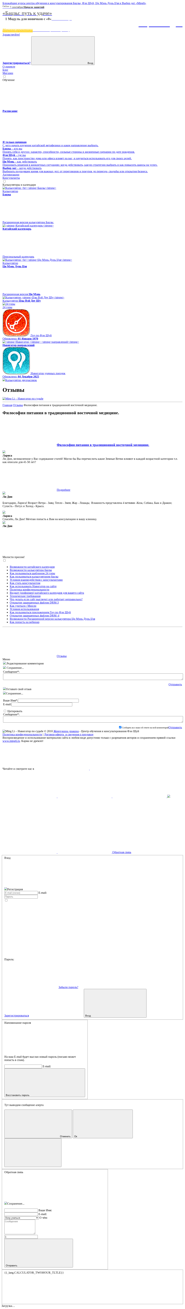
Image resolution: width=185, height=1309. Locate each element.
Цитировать (14, 711)
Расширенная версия (21, 294)
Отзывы (18, 405)
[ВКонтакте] (139, 796)
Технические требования (25, 596)
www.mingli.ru (11, 740)
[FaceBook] (30, 796)
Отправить (175, 684)
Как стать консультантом (25, 583)
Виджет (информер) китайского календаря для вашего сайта (47, 592)
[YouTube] (84, 796)
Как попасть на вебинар (24, 622)
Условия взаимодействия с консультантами (36, 579)
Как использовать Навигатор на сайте (33, 586)
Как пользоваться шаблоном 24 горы (32, 573)
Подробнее (63, 489)
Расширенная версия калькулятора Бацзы (28, 222)
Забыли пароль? (68, 987)
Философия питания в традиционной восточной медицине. (103, 445)
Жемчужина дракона (66, 731)
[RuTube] (62, 768)
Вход (90, 63)
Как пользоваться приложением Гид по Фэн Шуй (40, 612)
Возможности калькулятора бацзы (31, 570)
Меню (6, 659)
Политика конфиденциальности (29, 589)
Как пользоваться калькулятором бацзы (34, 576)
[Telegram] (30, 824)
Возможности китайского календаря (32, 566)
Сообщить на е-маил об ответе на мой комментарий (145, 727)
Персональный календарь (18, 256)
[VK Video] (117, 768)
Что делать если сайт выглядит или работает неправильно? (46, 599)
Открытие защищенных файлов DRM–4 (34, 615)
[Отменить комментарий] (5, 663)
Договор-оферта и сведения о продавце (68, 734)
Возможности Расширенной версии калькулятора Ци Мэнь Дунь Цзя (52, 618)
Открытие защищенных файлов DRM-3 (34, 602)
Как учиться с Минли (23, 605)
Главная (7, 405)
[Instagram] (168, 796)
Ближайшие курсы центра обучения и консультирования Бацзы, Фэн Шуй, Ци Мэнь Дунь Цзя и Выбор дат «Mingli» (74, 3)
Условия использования (24, 609)
